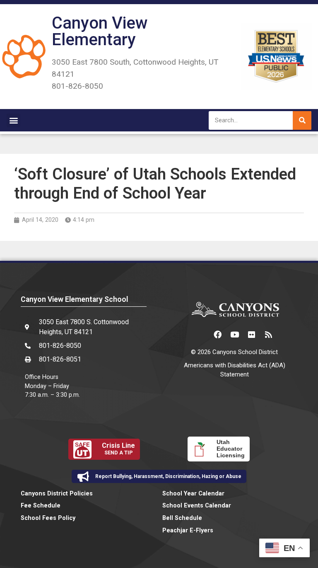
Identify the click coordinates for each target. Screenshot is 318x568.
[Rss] (268, 334)
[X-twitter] (200, 334)
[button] (13, 120)
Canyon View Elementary (100, 31)
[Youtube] (234, 334)
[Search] (302, 120)
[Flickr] (251, 334)
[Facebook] (217, 334)
